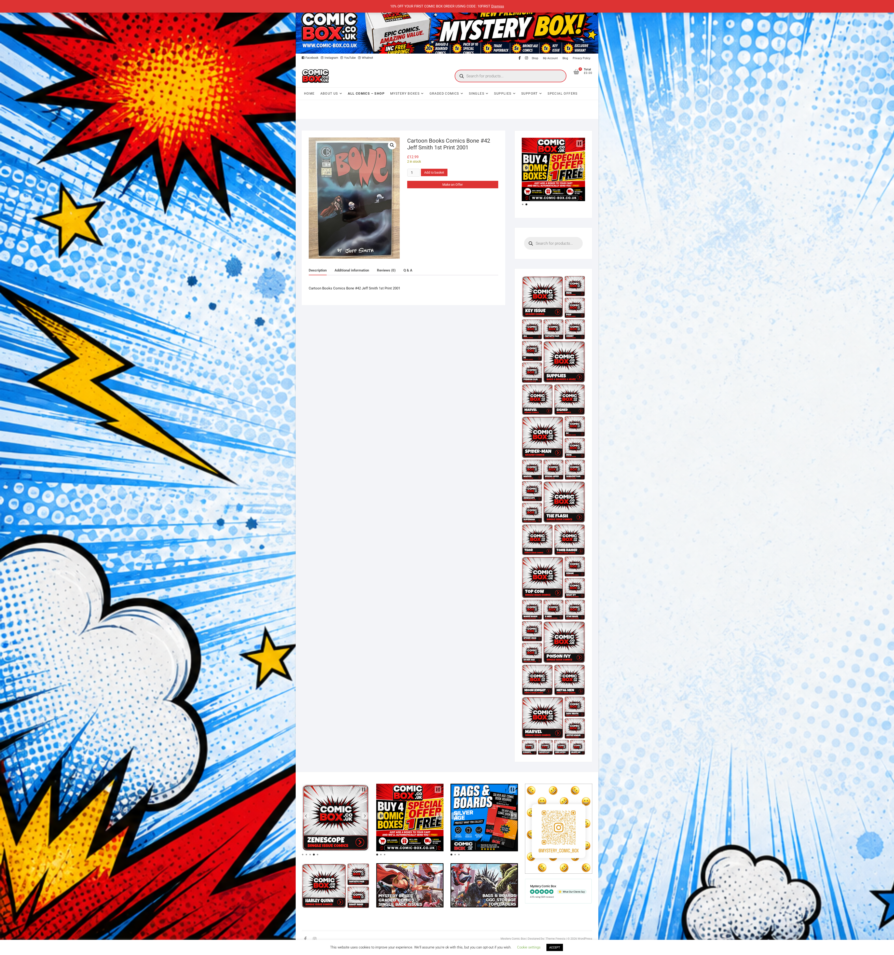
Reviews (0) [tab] (386, 270)
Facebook (311, 57)
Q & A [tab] (407, 270)
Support (529, 93)
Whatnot (367, 57)
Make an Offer (452, 184)
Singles (476, 93)
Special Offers (563, 93)
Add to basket (434, 172)
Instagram (331, 57)
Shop (535, 58)
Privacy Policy (581, 58)
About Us (329, 93)
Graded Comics (444, 93)
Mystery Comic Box (513, 938)
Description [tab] (318, 270)
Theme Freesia (555, 938)
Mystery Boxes (405, 93)
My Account (550, 58)
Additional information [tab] (352, 270)
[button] (392, 145)
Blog (565, 58)
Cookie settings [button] (529, 947)
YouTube (350, 57)
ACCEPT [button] (554, 947)
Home (309, 93)
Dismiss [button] (497, 6)
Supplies (502, 93)
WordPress (585, 938)
